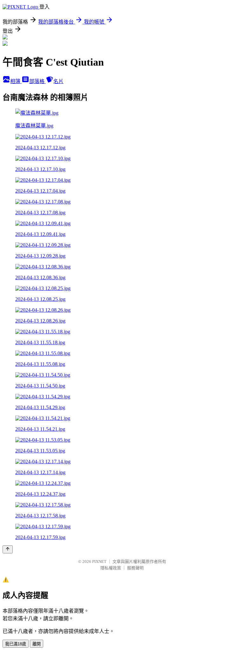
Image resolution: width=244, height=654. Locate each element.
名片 (58, 81)
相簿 (16, 81)
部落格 (37, 81)
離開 (36, 644)
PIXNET (99, 561)
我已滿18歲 (15, 644)
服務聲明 (135, 567)
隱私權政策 (110, 567)
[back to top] (8, 549)
